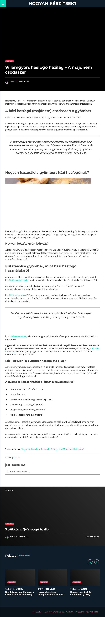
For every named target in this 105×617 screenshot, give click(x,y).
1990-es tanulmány (18, 336)
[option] (20, 583)
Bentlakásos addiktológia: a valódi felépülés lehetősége (19, 593)
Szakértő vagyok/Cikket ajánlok (58, 612)
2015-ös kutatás (17, 295)
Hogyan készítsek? (53, 3)
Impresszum (37, 612)
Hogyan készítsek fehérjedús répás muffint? (51, 593)
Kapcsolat (79, 612)
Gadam (13, 82)
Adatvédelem (92, 612)
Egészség (10, 61)
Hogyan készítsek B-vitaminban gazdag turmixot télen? (80, 594)
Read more (91, 537)
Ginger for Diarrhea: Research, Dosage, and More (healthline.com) (52, 449)
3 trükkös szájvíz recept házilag (27, 529)
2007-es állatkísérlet (19, 280)
